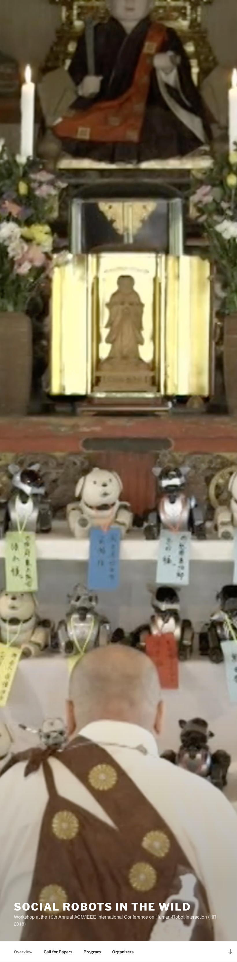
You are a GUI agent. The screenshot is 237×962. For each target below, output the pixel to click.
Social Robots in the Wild (102, 906)
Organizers (123, 951)
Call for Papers (58, 951)
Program (92, 951)
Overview (23, 951)
